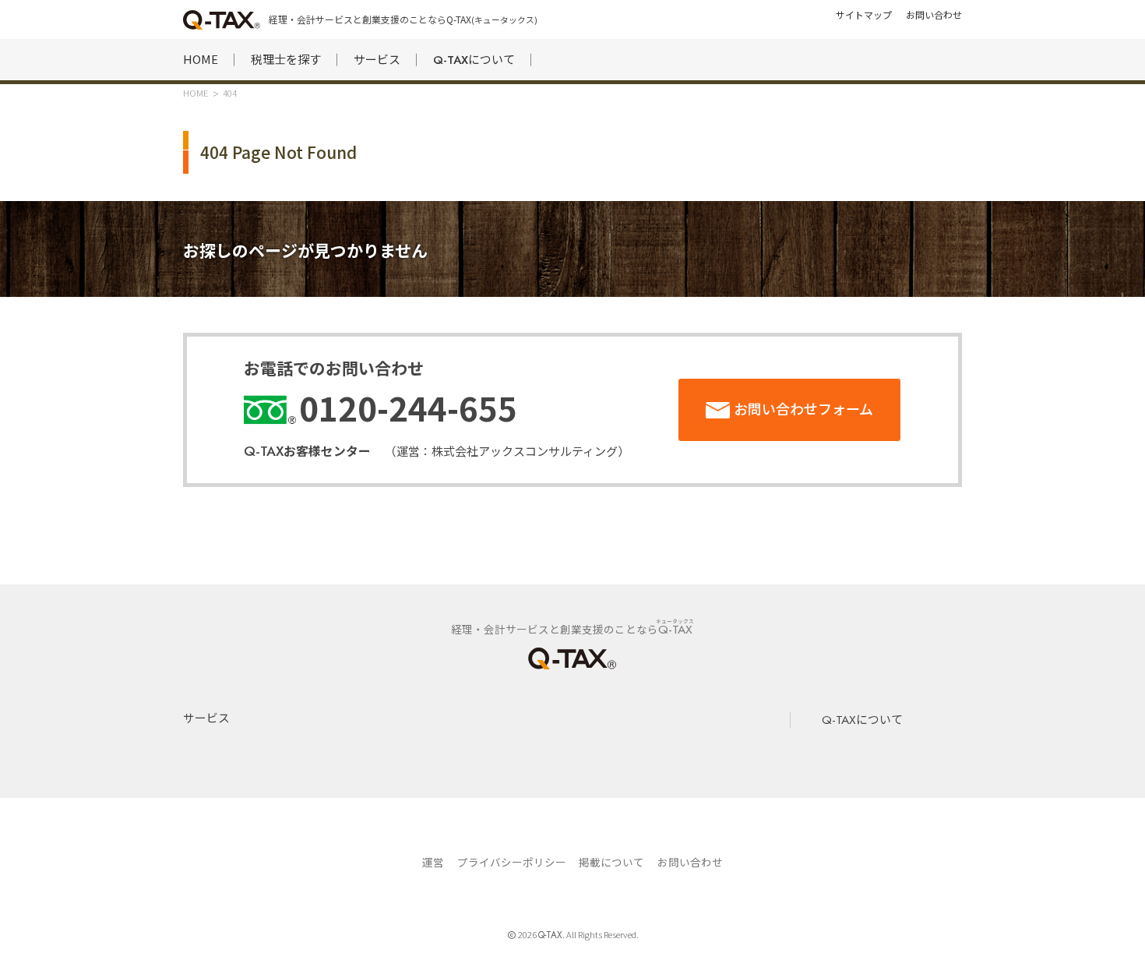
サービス (377, 59)
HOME (200, 59)
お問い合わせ (690, 862)
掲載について (611, 862)
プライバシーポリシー (511, 862)
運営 (433, 862)
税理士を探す (286, 59)
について (474, 60)
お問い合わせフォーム (803, 408)
